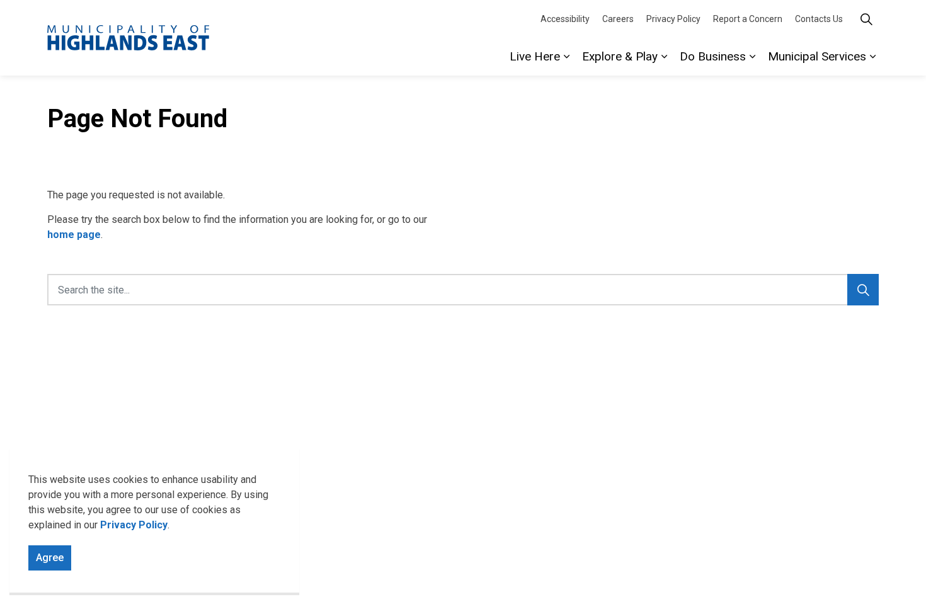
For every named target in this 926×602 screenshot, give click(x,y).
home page (74, 235)
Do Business (713, 56)
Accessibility (565, 19)
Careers (618, 19)
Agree (50, 558)
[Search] (863, 289)
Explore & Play (620, 56)
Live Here (535, 56)
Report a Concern (747, 19)
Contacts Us (819, 19)
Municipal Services (817, 56)
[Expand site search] (866, 19)
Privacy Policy (134, 525)
